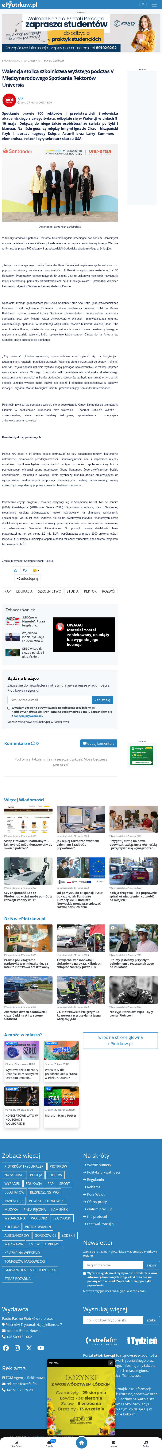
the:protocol (97, 1216)
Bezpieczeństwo (44, 1192)
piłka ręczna (34, 1209)
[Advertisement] (144, 138)
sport (64, 1183)
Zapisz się (102, 700)
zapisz (152, 1265)
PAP (7, 591)
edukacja (24, 591)
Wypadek (12, 1183)
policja (36, 1175)
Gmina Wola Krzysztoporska (30, 1270)
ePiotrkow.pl (11, 60)
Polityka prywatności (103, 1172)
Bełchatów (14, 1192)
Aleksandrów (16, 1235)
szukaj (152, 1320)
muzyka (11, 1209)
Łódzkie (68, 1235)
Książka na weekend (22, 1252)
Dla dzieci (51, 1043)
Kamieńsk (59, 1209)
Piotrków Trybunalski (24, 1166)
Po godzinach (54, 60)
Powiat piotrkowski (47, 1201)
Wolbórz (39, 1218)
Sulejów (55, 1175)
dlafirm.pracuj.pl (100, 1209)
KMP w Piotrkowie (44, 1244)
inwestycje (13, 1201)
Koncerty (12, 1089)
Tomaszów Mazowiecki (24, 1261)
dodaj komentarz (100, 743)
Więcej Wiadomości (24, 800)
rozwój (108, 591)
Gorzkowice (45, 1235)
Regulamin (95, 1179)
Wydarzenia (32, 60)
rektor (90, 591)
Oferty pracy (97, 1201)
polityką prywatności (28, 716)
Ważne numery (99, 1165)
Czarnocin (62, 1218)
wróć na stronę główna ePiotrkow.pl (120, 1040)
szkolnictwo (49, 591)
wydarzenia (15, 1218)
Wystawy (11, 1043)
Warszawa (13, 1244)
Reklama (94, 1187)
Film (48, 1089)
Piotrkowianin (38, 1227)
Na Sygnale (14, 1175)
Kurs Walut (96, 1194)
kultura (11, 1227)
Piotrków (58, 1166)
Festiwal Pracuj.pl (101, 1224)
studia (72, 591)
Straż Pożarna (17, 1278)
